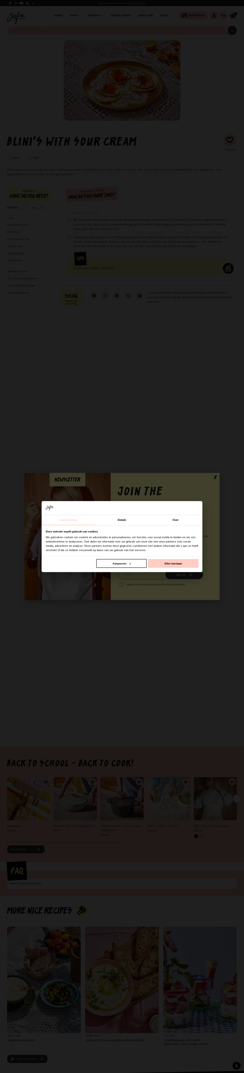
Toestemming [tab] (68, 519)
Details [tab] (122, 519)
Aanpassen (119, 563)
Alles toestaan (173, 563)
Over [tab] (176, 519)
